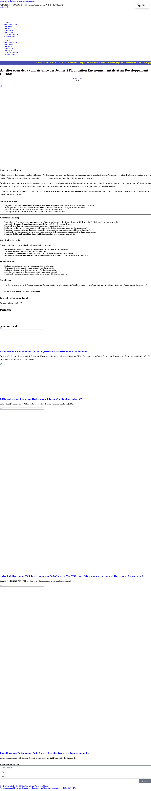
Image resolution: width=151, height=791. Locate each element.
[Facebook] (75, 9)
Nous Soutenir (9, 32)
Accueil (7, 23)
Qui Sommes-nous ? (11, 24)
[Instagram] (75, 15)
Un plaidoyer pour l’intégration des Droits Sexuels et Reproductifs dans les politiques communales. (44, 753)
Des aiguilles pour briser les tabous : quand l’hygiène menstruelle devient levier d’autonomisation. (44, 351)
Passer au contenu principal (24, 1)
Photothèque (8, 30)
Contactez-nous (9, 36)
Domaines (7, 28)
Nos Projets (8, 26)
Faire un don (13, 34)
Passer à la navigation (7, 1)
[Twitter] (75, 11)
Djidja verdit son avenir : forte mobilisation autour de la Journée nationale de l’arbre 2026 (41, 399)
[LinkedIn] (75, 13)
